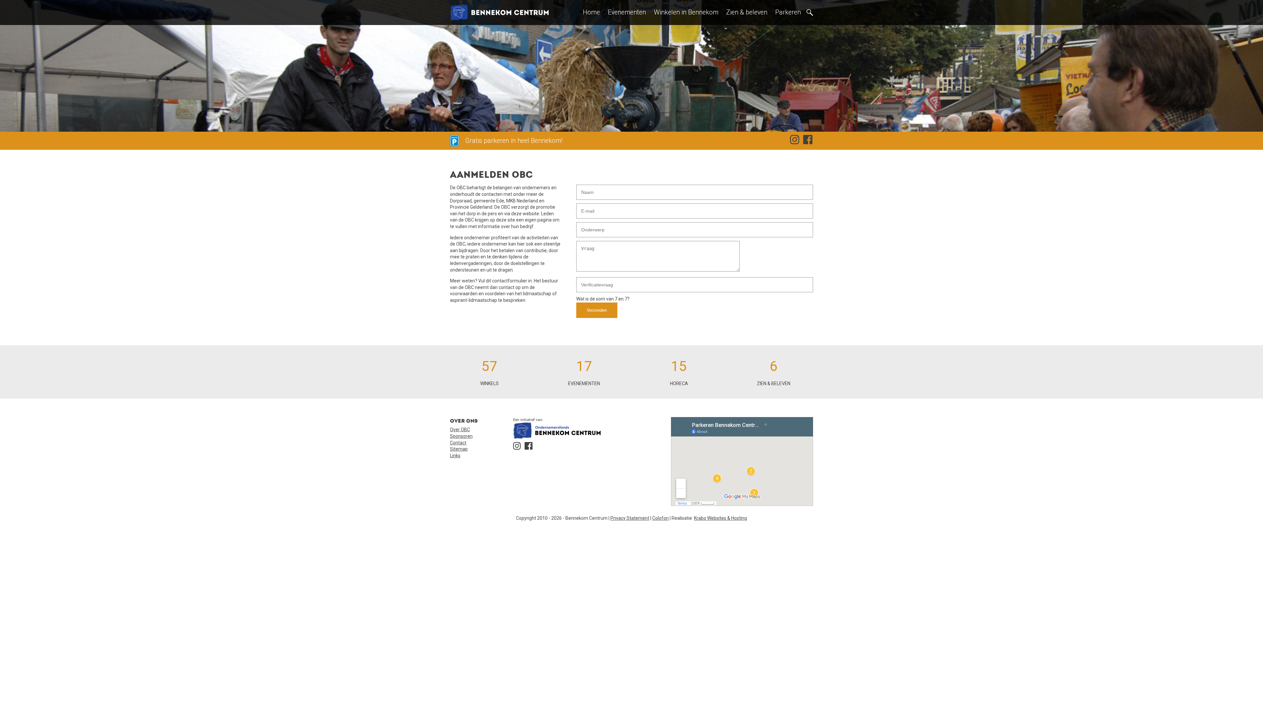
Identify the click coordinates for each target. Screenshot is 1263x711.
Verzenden (597, 310)
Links (455, 455)
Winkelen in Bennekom (686, 12)
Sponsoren (461, 436)
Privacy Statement (629, 518)
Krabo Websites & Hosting (720, 518)
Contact (458, 442)
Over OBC (460, 429)
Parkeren (788, 12)
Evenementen (627, 12)
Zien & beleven (746, 12)
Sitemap (459, 449)
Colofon (660, 518)
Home (591, 12)
